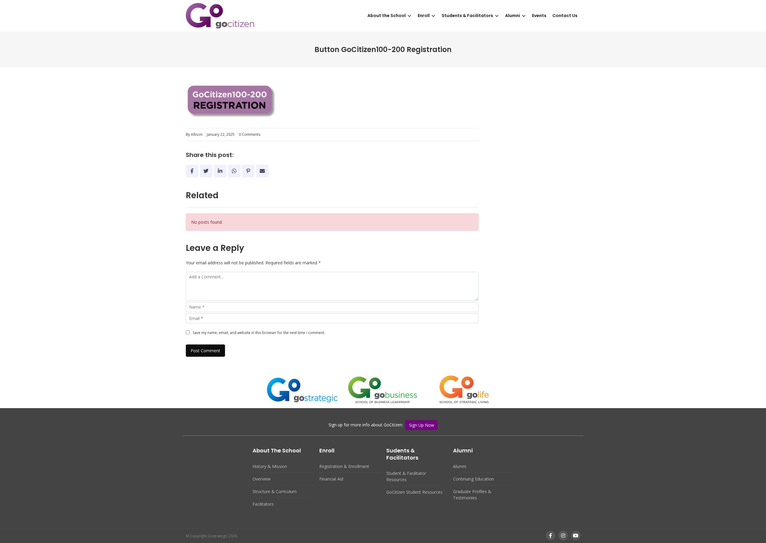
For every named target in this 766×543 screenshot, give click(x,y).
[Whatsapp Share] (234, 171)
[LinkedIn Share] (220, 171)
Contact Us (564, 16)
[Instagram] (563, 536)
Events (539, 16)
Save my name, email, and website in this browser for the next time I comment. (259, 332)
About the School (386, 16)
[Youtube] (575, 536)
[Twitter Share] (206, 171)
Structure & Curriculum (275, 491)
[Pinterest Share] (248, 171)
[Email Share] (262, 171)
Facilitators (263, 504)
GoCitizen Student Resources (414, 492)
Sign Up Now (421, 425)
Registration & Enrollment (344, 466)
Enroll (424, 16)
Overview (261, 479)
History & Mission (270, 466)
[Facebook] (550, 536)
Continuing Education (473, 479)
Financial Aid (331, 479)
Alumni (512, 16)
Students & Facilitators (467, 16)
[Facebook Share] (192, 171)
